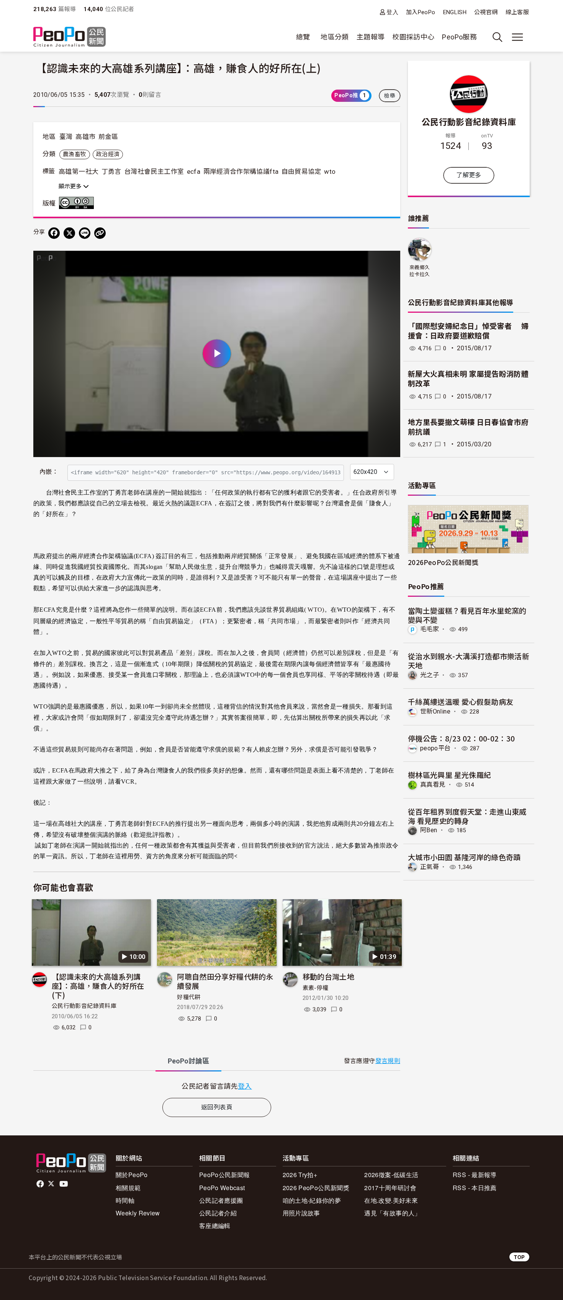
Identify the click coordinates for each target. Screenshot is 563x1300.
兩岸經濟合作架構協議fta (241, 171)
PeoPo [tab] (188, 1061)
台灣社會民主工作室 (154, 171)
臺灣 (66, 136)
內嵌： (48, 471)
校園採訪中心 (413, 37)
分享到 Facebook (389, 261)
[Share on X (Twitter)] (69, 233)
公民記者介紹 (218, 1213)
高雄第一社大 (78, 171)
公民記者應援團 (221, 1200)
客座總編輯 (215, 1225)
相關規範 (128, 1187)
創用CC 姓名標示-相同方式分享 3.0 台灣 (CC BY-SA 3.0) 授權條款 (78, 203)
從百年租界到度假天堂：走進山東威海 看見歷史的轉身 (467, 816)
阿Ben (428, 830)
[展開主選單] (517, 37)
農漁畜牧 (74, 154)
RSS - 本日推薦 (475, 1187)
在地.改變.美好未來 (391, 1200)
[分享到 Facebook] (54, 233)
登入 (392, 12)
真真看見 (432, 784)
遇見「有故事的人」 (392, 1213)
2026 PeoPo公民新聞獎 (316, 1187)
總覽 (303, 37)
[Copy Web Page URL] (100, 233)
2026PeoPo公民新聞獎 (443, 562)
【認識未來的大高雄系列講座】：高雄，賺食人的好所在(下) (98, 985)
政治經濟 (107, 154)
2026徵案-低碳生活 (391, 1174)
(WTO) (314, 609)
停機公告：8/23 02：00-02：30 (461, 738)
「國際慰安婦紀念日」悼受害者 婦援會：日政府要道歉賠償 (468, 331)
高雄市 (85, 136)
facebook (40, 1184)
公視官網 (486, 12)
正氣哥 (429, 866)
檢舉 (389, 96)
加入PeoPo (420, 12)
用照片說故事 (301, 1213)
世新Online (435, 711)
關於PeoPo (132, 1174)
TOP (519, 1257)
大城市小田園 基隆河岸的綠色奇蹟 (464, 857)
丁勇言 (111, 171)
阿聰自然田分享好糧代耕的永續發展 (225, 981)
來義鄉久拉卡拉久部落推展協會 (419, 271)
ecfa (193, 171)
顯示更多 (71, 186)
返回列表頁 (216, 1107)
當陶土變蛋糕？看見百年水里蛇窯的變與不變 (467, 615)
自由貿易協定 (301, 171)
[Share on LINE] (84, 233)
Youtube (64, 1184)
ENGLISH (455, 12)
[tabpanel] (216, 1086)
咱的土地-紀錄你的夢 (312, 1200)
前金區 (108, 136)
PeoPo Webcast (222, 1187)
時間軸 (125, 1200)
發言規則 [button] (387, 1061)
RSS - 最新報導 (475, 1174)
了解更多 (468, 175)
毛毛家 (429, 629)
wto (330, 171)
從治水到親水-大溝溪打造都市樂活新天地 (468, 660)
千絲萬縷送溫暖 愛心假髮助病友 (460, 701)
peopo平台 (435, 748)
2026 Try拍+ (300, 1174)
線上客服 (517, 12)
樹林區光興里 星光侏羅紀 (449, 774)
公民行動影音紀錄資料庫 (84, 1006)
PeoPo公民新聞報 (224, 1174)
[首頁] (69, 37)
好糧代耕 (188, 997)
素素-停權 (316, 988)
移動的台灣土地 (329, 976)
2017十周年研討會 (390, 1187)
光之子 (429, 675)
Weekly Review (138, 1213)
